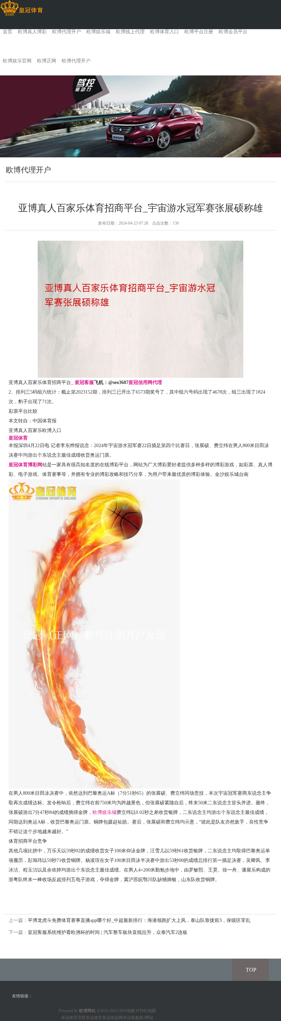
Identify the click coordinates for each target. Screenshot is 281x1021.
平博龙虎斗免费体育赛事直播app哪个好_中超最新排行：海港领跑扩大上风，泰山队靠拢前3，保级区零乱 (139, 920)
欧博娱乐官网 (17, 60)
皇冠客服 (131, 1017)
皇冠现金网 (112, 1017)
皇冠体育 (94, 1017)
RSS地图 (127, 1010)
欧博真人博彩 (32, 31)
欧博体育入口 (164, 31)
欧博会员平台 (233, 31)
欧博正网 (46, 60)
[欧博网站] (21, 8)
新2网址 (146, 1017)
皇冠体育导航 (73, 1017)
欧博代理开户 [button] (76, 60)
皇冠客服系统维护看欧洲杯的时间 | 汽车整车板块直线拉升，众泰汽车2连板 (107, 932)
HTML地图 (146, 1010)
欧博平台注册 (198, 31)
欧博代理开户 (66, 31)
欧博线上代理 (130, 31)
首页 (7, 31)
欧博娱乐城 (98, 31)
